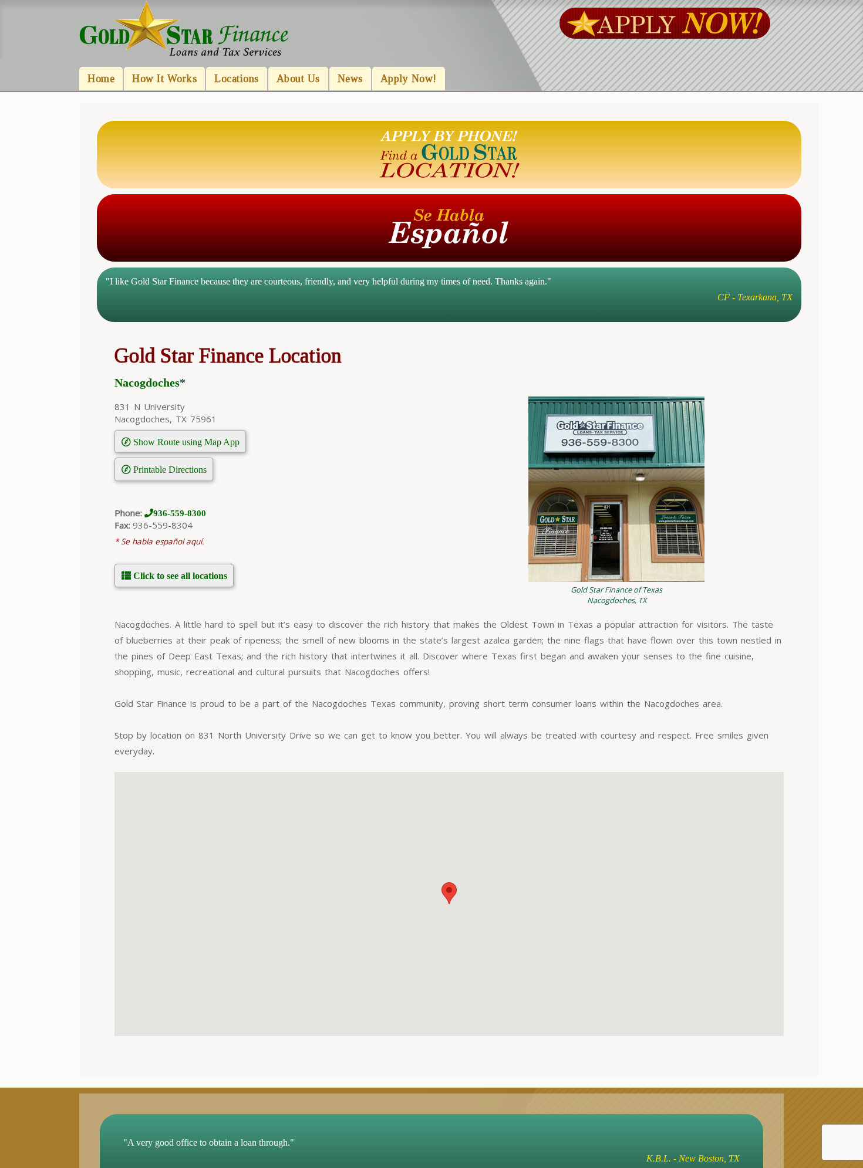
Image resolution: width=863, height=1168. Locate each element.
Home (100, 78)
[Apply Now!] (664, 22)
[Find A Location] (449, 154)
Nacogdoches (147, 383)
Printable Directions (169, 469)
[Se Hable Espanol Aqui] (449, 227)
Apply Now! (408, 78)
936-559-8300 (179, 513)
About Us (298, 78)
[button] (449, 893)
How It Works (164, 78)
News (350, 78)
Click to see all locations (179, 575)
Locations (236, 78)
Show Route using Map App (185, 441)
